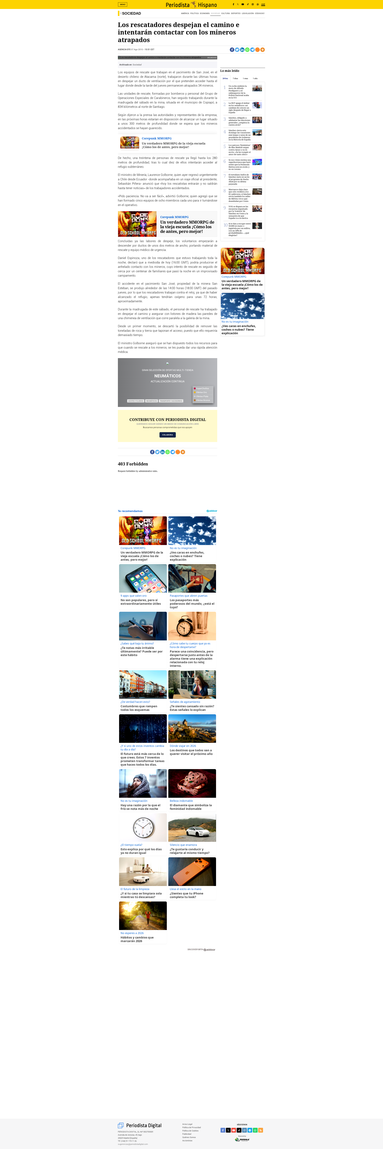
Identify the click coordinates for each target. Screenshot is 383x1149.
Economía (205, 13)
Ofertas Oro (201, 392)
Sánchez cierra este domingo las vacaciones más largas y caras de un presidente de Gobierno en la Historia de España (240, 135)
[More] (262, 49)
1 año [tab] (255, 78)
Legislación (248, 13)
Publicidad (186, 1134)
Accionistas (187, 1141)
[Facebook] (233, 4)
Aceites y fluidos (135, 401)
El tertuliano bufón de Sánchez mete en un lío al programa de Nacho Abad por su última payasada (239, 179)
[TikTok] (248, 4)
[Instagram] (253, 4)
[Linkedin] (242, 49)
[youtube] (233, 1130)
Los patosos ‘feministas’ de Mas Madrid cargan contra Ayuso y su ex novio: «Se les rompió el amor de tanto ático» (240, 150)
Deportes (236, 13)
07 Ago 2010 (137, 50)
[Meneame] (257, 49)
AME (263, 4)
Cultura (225, 13)
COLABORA (167, 435)
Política (194, 13)
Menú (123, 4)
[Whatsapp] (247, 49)
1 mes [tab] (245, 78)
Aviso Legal (187, 1124)
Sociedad (131, 13)
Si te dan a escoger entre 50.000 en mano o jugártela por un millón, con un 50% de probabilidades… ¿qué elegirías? (240, 229)
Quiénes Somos (189, 1137)
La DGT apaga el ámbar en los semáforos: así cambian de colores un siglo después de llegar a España (240, 108)
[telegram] (249, 1130)
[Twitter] (237, 49)
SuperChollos (202, 389)
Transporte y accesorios (171, 401)
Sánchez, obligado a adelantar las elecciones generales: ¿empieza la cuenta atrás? (239, 121)
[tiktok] (239, 1130)
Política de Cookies (190, 1131)
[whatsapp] (258, 4)
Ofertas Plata (202, 396)
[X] (238, 4)
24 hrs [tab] (225, 78)
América (185, 13)
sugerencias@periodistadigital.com (133, 1144)
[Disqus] (167, 996)
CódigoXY (260, 13)
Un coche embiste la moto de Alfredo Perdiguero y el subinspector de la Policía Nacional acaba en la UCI (239, 92)
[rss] (260, 1130)
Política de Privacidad (191, 1128)
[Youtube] (243, 4)
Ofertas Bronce (203, 400)
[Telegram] (252, 49)
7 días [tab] (235, 78)
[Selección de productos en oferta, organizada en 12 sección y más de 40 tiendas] (167, 363)
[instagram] (244, 1130)
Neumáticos (151, 401)
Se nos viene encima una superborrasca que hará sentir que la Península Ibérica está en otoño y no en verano (240, 164)
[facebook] (223, 1130)
